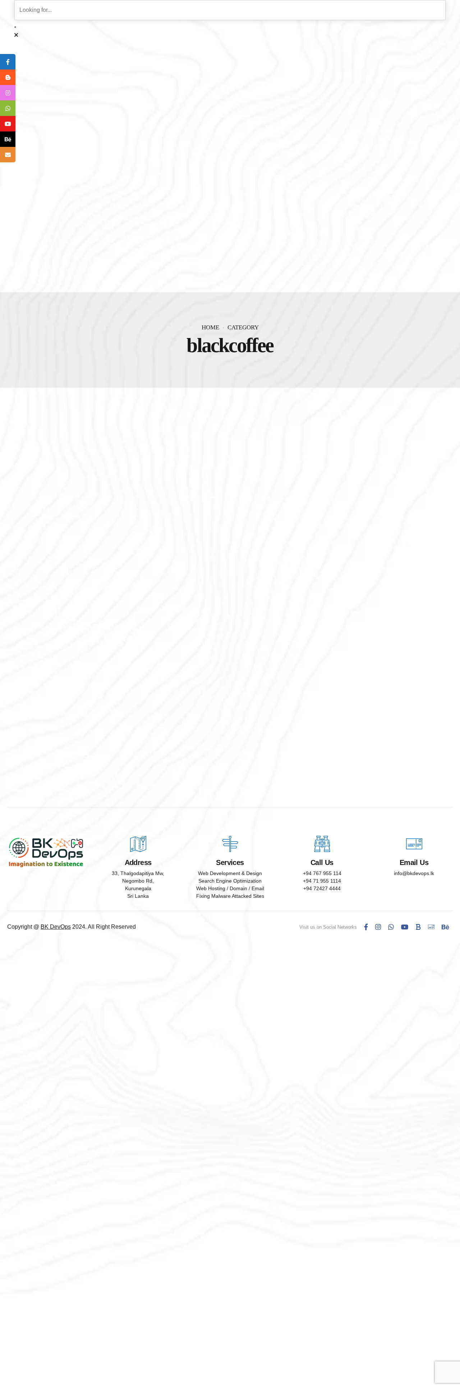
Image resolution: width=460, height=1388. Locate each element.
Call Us (322, 862)
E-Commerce (41, 655)
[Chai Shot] (230, 529)
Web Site (80, 655)
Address (138, 862)
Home (210, 327)
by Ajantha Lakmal (104, 680)
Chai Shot (35, 667)
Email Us (414, 862)
